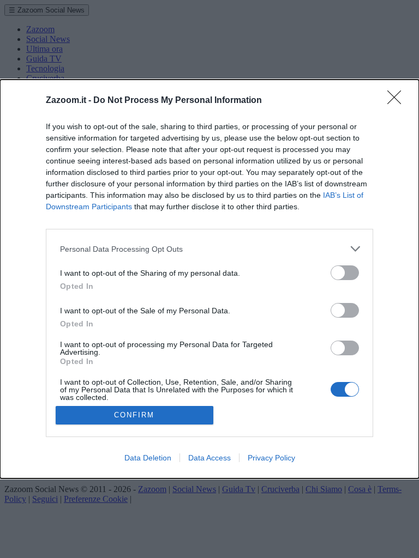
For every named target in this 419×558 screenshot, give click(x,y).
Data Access (209, 457)
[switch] (345, 272)
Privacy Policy (271, 457)
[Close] (397, 100)
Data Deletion (147, 457)
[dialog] (209, 279)
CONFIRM (134, 415)
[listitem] (209, 248)
